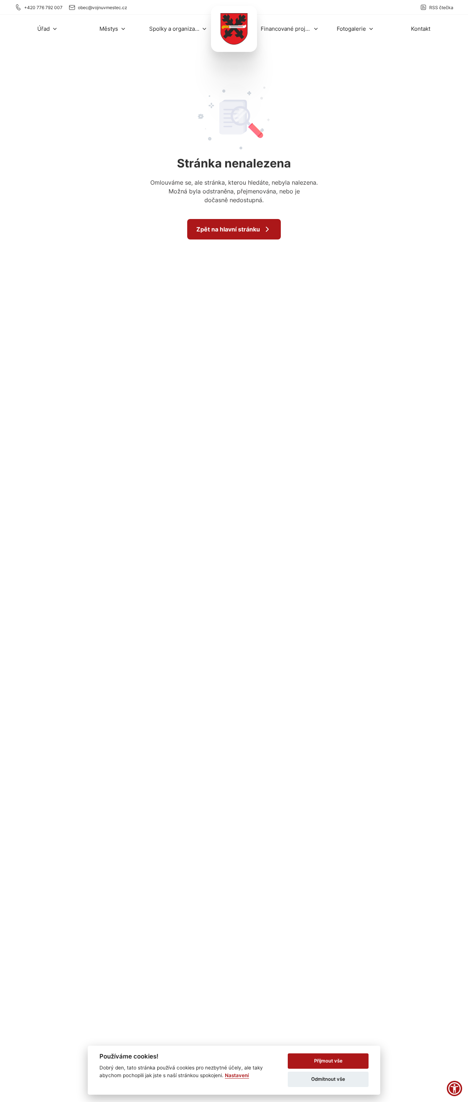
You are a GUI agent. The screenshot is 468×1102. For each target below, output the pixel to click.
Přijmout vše (328, 1061)
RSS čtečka (441, 7)
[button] (47, 29)
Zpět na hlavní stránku (228, 229)
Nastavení (237, 1075)
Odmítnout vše (328, 1079)
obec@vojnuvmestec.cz (102, 7)
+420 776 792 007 (43, 7)
